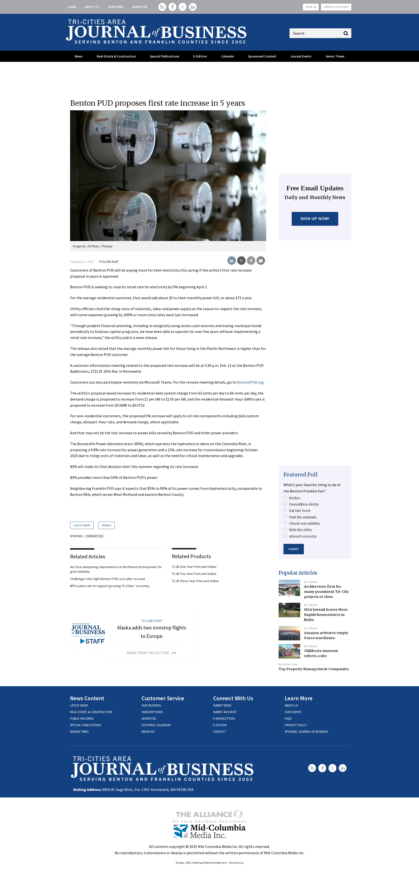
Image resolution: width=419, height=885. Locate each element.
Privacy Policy (296, 725)
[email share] (261, 260)
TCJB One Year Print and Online (194, 566)
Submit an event (225, 712)
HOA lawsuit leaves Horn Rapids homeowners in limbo (325, 614)
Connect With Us (233, 698)
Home (72, 7)
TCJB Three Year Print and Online (195, 581)
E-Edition (200, 56)
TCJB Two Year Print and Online (194, 573)
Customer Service (163, 698)
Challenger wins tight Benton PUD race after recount (107, 579)
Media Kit (148, 732)
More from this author (148, 653)
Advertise (139, 7)
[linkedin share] (231, 260)
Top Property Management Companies (314, 669)
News (78, 56)
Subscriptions (152, 712)
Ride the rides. (301, 530)
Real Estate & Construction (116, 56)
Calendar (227, 56)
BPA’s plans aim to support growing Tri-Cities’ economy (110, 586)
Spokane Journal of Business (306, 732)
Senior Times (335, 56)
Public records (82, 718)
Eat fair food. (300, 510)
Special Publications (164, 56)
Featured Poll (300, 474)
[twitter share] (241, 260)
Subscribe (116, 7)
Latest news (79, 705)
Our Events (293, 712)
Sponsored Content (262, 56)
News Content (87, 698)
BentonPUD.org (250, 382)
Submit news (222, 705)
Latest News (81, 525)
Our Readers (151, 705)
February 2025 (94, 536)
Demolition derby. (304, 504)
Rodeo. (295, 498)
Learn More (299, 698)
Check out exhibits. (305, 523)
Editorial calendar (156, 725)
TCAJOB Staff (108, 261)
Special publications (85, 725)
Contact (219, 732)
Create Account (336, 7)
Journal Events (300, 56)
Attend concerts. (303, 536)
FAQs (288, 718)
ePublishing (236, 862)
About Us (92, 7)
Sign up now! (315, 219)
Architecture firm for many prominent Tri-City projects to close (326, 591)
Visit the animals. (303, 517)
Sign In (310, 7)
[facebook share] (251, 260)
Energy (106, 525)
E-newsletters (224, 718)
